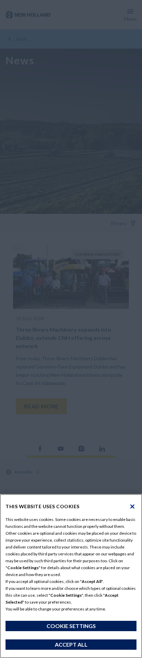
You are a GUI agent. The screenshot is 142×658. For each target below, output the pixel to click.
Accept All (71, 644)
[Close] (132, 506)
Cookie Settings (71, 626)
